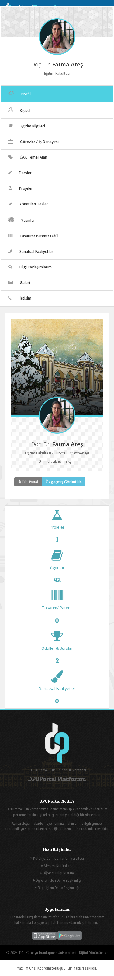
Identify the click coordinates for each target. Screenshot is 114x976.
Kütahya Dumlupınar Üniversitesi (58, 858)
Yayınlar (57, 574)
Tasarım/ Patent (57, 614)
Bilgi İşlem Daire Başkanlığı (58, 887)
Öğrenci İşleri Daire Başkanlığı (58, 880)
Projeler (57, 533)
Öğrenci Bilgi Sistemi (58, 873)
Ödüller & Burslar (57, 654)
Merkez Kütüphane (58, 865)
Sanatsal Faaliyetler (57, 695)
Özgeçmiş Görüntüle (64, 481)
